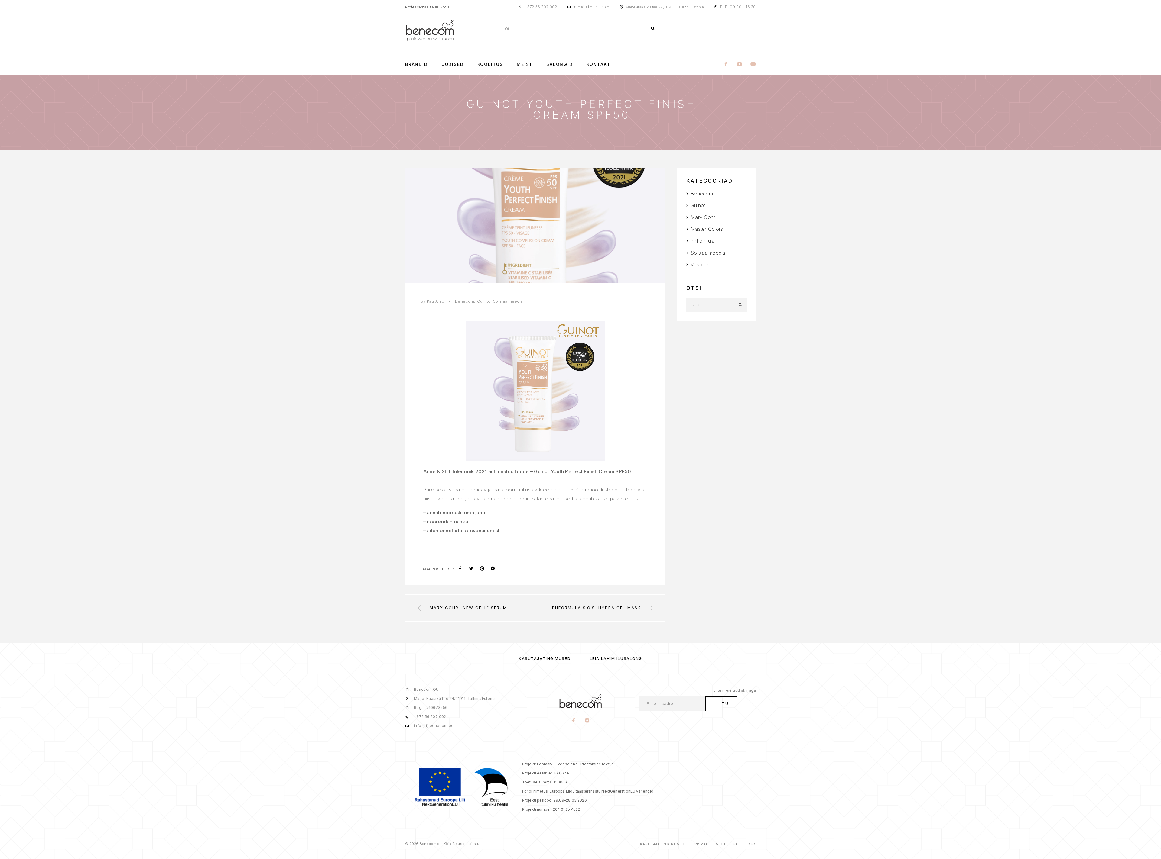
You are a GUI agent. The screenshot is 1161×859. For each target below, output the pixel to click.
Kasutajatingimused (545, 658)
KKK (752, 844)
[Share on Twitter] (471, 569)
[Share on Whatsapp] (492, 569)
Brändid (416, 64)
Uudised (452, 64)
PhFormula (702, 241)
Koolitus (490, 64)
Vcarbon (700, 265)
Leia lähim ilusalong (616, 658)
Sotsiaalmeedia (508, 301)
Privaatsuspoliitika (716, 844)
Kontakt (599, 64)
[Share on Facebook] (460, 569)
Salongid (559, 64)
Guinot (483, 301)
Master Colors (707, 229)
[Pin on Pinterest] (481, 569)
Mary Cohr (703, 217)
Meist (525, 64)
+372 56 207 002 (541, 7)
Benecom (464, 301)
